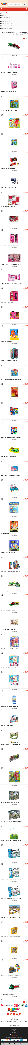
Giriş (27, 9)
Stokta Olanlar (24, 32)
